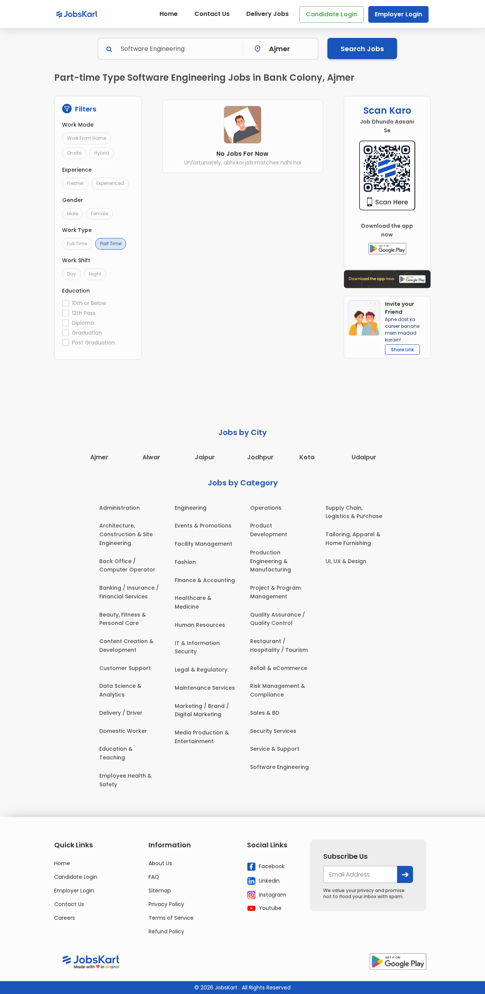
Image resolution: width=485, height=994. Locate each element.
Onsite (74, 153)
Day (71, 274)
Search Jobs (362, 48)
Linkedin (268, 880)
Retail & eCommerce (278, 668)
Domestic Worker (123, 731)
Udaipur (364, 457)
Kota (306, 457)
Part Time (110, 243)
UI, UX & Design (345, 561)
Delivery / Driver (120, 713)
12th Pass (83, 313)
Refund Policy (166, 931)
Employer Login (398, 14)
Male (72, 213)
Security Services (273, 731)
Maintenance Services (205, 688)
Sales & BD (264, 713)
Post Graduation (93, 342)
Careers (64, 918)
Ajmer (99, 457)
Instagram (271, 895)
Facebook (271, 866)
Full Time (77, 243)
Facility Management (203, 544)
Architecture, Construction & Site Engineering (126, 534)
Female (99, 213)
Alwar (151, 457)
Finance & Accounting (205, 580)
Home (169, 13)
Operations (266, 508)
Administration (119, 508)
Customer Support (125, 668)
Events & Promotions (203, 525)
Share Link (402, 349)
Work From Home (86, 138)
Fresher (75, 183)
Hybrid (101, 153)
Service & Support (274, 749)
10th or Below (89, 303)
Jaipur (205, 457)
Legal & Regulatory (201, 669)
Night (95, 274)
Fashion (185, 562)
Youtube (269, 908)
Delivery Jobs (267, 13)
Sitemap (160, 890)
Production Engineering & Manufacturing (270, 561)
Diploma (83, 323)
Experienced (110, 183)
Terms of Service (171, 918)
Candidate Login (331, 14)
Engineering (191, 508)
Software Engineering (279, 767)
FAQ (154, 877)
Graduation (87, 333)
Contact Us (212, 13)
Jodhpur (260, 457)
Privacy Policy (166, 904)
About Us (160, 863)
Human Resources (200, 625)
